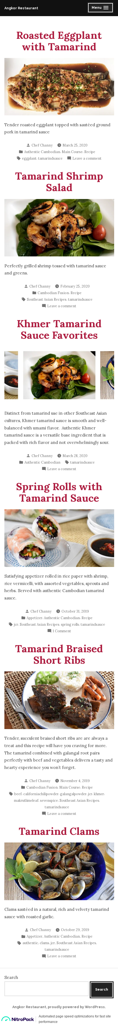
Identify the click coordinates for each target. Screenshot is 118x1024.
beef (18, 794)
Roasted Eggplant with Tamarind (59, 40)
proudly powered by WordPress (76, 1007)
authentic (30, 943)
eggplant (29, 158)
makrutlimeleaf (26, 800)
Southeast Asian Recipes (46, 299)
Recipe (89, 152)
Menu (101, 8)
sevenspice (49, 800)
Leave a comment (87, 158)
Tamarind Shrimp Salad (59, 181)
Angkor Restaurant (21, 8)
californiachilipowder (40, 794)
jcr (16, 624)
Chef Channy (42, 145)
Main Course (72, 152)
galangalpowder (73, 794)
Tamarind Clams (59, 831)
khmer (99, 794)
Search (11, 977)
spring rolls (70, 624)
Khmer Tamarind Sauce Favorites (59, 329)
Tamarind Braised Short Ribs (59, 654)
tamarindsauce (50, 158)
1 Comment (62, 631)
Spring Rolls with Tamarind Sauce (59, 492)
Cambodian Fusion (53, 293)
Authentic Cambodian (42, 152)
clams (44, 943)
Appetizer (34, 618)
